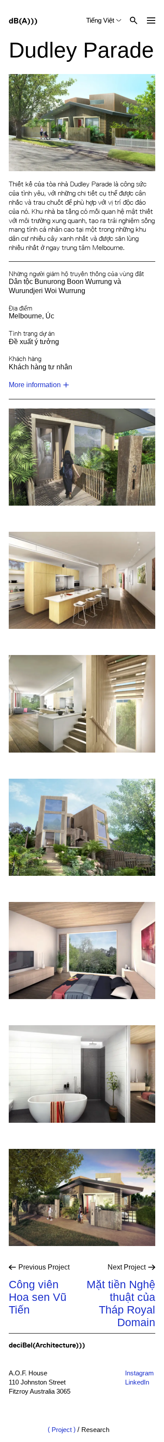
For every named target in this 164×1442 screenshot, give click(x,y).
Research (95, 1429)
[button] (150, 20)
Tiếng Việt (100, 20)
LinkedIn (137, 1382)
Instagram (139, 1373)
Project (62, 1429)
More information (35, 384)
